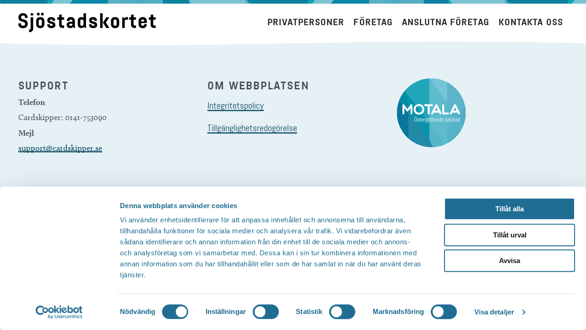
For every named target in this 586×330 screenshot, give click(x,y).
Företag (373, 22)
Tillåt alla (509, 209)
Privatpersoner (305, 22)
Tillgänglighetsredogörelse (252, 128)
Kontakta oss (531, 22)
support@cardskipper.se (60, 148)
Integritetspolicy (235, 105)
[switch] (266, 311)
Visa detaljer (494, 312)
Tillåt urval (509, 235)
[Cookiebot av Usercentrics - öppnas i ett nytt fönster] (59, 312)
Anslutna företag (445, 22)
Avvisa (509, 260)
